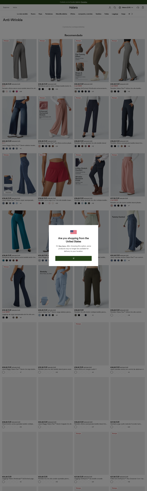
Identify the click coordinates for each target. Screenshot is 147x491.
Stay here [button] (62, 246)
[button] (73, 232)
